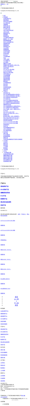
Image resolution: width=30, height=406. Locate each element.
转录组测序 (6, 53)
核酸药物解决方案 (7, 155)
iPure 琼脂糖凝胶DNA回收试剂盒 (11, 101)
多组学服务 (6, 68)
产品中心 (5, 91)
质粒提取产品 (6, 93)
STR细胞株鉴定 (7, 82)
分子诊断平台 (6, 60)
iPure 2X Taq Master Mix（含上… (11, 113)
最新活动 (5, 143)
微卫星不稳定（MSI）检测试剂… (11, 116)
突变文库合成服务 (7, 21)
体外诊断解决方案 (7, 159)
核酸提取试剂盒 (7, 104)
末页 (16, 305)
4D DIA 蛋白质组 (7, 71)
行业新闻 (3, 378)
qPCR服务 (5, 62)
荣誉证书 (3, 365)
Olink (4, 57)
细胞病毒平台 (6, 33)
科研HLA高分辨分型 (8, 66)
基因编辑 (5, 34)
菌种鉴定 (5, 81)
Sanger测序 (6, 47)
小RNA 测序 (6, 59)
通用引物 (5, 137)
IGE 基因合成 (6, 23)
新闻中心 (3, 4)
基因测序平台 (6, 46)
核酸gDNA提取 (7, 63)
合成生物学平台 (7, 18)
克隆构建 (5, 24)
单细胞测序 (6, 49)
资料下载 (5, 133)
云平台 (5, 151)
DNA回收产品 (6, 98)
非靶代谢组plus (7, 73)
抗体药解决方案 (7, 161)
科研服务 (5, 17)
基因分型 (5, 90)
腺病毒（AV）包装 (8, 39)
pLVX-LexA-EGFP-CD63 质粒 (10, 121)
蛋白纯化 (5, 85)
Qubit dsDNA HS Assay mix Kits (10, 118)
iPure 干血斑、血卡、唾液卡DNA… (12, 109)
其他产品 (5, 126)
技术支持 (5, 132)
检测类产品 (6, 114)
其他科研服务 (6, 76)
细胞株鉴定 (6, 45)
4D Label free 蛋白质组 (8, 69)
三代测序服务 (6, 56)
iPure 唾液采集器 (7, 130)
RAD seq (5, 55)
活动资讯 (3, 380)
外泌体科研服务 (7, 87)
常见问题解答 (6, 134)
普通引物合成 (6, 25)
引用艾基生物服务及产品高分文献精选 (12, 139)
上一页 (16, 299)
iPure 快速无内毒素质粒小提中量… (11, 95)
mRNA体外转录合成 (8, 30)
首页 (4, 15)
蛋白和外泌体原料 (7, 120)
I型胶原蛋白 (6, 124)
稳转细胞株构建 (7, 40)
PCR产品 (5, 110)
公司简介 (5, 142)
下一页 (16, 303)
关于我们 (5, 140)
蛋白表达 (5, 84)
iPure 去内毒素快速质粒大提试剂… (11, 94)
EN (7, 4)
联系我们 (5, 148)
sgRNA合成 (6, 31)
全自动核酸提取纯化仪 (9, 127)
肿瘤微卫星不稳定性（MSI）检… (11, 65)
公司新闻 (3, 375)
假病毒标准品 (6, 43)
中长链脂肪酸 (6, 75)
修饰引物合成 (6, 27)
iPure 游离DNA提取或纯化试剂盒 (11, 103)
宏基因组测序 (6, 50)
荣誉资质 (5, 145)
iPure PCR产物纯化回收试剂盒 (10, 100)
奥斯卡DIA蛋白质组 (8, 72)
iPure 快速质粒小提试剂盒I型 (10, 97)
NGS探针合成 (6, 28)
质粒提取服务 (6, 78)
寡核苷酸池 (6, 20)
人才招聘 (5, 146)
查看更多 (3, 225)
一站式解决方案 (7, 152)
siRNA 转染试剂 (7, 129)
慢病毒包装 (6, 36)
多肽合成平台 (6, 88)
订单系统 (5, 149)
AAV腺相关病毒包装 (8, 37)
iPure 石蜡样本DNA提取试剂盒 (10, 107)
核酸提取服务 (6, 79)
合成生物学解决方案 (8, 154)
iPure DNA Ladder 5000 (8, 112)
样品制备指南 (6, 136)
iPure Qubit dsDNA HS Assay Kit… (11, 117)
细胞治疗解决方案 (7, 158)
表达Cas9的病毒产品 (8, 42)
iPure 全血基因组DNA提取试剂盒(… (12, 106)
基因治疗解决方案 (7, 156)
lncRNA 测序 (6, 52)
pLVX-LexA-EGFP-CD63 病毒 (10, 123)
